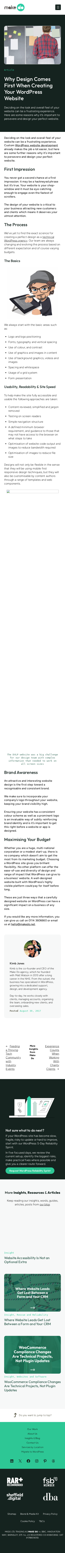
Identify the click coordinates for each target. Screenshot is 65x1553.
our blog (45, 1204)
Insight (9, 1475)
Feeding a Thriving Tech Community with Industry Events (13, 1058)
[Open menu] (58, 7)
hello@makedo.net (23, 924)
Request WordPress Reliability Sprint (30, 1170)
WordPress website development (36, 145)
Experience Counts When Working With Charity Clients (52, 1058)
